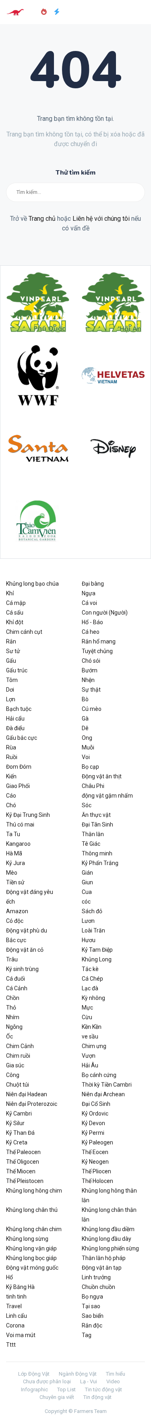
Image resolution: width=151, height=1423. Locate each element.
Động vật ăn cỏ (24, 950)
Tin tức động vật (103, 1389)
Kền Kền (91, 1027)
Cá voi (89, 603)
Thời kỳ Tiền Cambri (107, 1084)
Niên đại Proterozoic (31, 1104)
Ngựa (88, 593)
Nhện (88, 680)
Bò (85, 699)
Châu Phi (93, 786)
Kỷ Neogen (95, 1161)
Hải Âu (90, 1065)
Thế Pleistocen (24, 1181)
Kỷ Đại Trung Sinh (28, 815)
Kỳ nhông (93, 998)
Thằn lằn (93, 834)
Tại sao (91, 1306)
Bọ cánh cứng (99, 1075)
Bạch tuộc (18, 709)
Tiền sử (15, 882)
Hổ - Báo (92, 622)
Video (113, 1381)
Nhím (12, 1017)
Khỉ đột (14, 622)
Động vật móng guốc (32, 1267)
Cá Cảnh (16, 988)
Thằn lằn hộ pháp (104, 1258)
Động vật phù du (26, 930)
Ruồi (11, 757)
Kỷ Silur (15, 1123)
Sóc (86, 805)
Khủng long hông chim (34, 1190)
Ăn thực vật (96, 815)
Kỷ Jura (15, 863)
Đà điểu (15, 728)
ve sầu (90, 1036)
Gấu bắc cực (21, 738)
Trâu (12, 959)
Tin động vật (97, 1397)
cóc (86, 901)
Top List (66, 1389)
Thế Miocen (20, 1171)
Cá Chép (92, 978)
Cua (87, 892)
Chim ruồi (18, 1055)
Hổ (9, 1277)
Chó (11, 805)
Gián (87, 872)
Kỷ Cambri (19, 1113)
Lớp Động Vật (34, 1374)
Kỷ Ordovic (95, 1113)
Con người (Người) (105, 612)
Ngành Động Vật (78, 1374)
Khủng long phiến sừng (110, 1248)
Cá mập (16, 603)
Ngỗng (14, 1027)
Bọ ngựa (92, 1296)
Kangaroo (18, 844)
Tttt (11, 1345)
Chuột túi (17, 1084)
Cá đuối (15, 978)
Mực (87, 1007)
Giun (87, 882)
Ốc (9, 1036)
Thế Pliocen (96, 1171)
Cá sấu (14, 612)
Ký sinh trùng (22, 969)
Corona (15, 1325)
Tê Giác (91, 844)
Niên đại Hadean (26, 1094)
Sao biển (92, 1316)
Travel (14, 1306)
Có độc (14, 921)
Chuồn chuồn (98, 1287)
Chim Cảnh (20, 1046)
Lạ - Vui (88, 1381)
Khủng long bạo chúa (32, 583)
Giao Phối (18, 786)
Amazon (17, 911)
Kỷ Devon (93, 1123)
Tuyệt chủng (97, 651)
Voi (86, 757)
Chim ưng (94, 1046)
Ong (87, 738)
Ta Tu (13, 834)
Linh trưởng (96, 1277)
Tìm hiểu (115, 1374)
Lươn (88, 921)
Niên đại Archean (103, 1094)
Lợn (10, 699)
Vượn (88, 1055)
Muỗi (88, 747)
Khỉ (10, 593)
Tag (86, 1335)
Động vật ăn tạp (102, 1267)
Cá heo (90, 632)
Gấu (11, 661)
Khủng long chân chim (34, 1229)
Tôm (12, 680)
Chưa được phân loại (47, 1381)
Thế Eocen (95, 1152)
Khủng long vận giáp (31, 1248)
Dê (85, 728)
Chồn (12, 998)
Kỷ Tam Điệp (97, 950)
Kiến (11, 776)
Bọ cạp (90, 766)
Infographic (34, 1389)
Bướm (89, 670)
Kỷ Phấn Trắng (100, 863)
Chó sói (91, 661)
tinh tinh (16, 1296)
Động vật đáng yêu (29, 892)
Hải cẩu (15, 718)
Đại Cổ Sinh (96, 1104)
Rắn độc (92, 1325)
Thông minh (97, 853)
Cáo (11, 795)
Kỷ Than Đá (20, 1133)
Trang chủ (42, 218)
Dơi (10, 689)
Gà (85, 718)
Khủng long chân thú (32, 1210)
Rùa (11, 747)
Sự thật (91, 689)
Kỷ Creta (16, 1142)
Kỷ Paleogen (97, 1142)
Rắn (11, 641)
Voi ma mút (20, 1335)
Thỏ (11, 1007)
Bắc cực (16, 940)
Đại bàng (93, 583)
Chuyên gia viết (56, 1397)
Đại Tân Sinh (97, 824)
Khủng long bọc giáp (31, 1258)
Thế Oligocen (22, 1161)
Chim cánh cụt (24, 632)
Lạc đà (90, 988)
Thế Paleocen (23, 1152)
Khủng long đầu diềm (108, 1229)
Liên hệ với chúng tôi (101, 218)
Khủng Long (97, 959)
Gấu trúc (16, 670)
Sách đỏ (92, 911)
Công (12, 1075)
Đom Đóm (18, 766)
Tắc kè (90, 969)
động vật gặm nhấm (107, 795)
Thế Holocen (97, 1181)
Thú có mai (20, 824)
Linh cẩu (16, 1316)
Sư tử (13, 651)
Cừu (87, 1017)
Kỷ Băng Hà (20, 1287)
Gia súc (15, 1065)
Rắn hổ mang (99, 641)
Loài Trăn (93, 930)
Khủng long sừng (27, 1239)
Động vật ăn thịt (102, 776)
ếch (10, 901)
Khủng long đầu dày (106, 1239)
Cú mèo (91, 709)
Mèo (11, 872)
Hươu (88, 940)
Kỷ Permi (93, 1133)
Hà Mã (14, 853)
